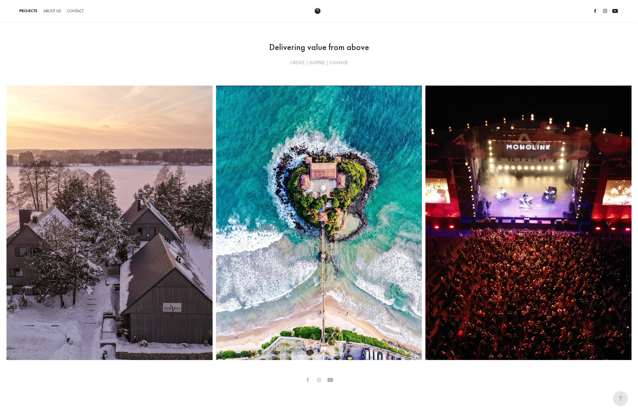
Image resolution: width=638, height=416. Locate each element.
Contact (75, 10)
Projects (28, 10)
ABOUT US (52, 10)
